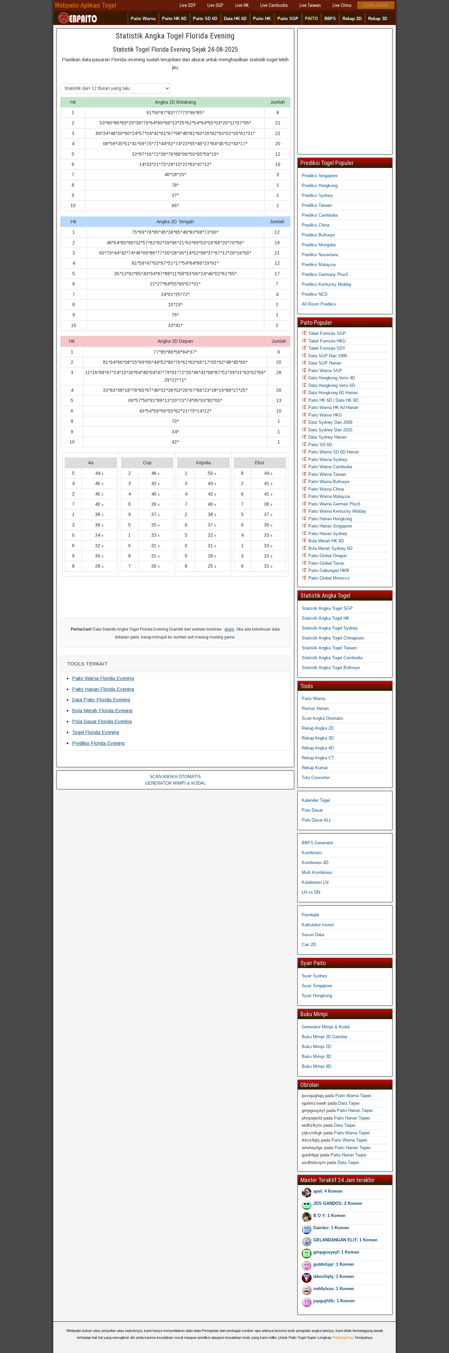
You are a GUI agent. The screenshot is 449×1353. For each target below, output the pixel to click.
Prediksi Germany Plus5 (325, 274)
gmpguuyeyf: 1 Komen (336, 1252)
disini (229, 629)
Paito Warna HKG (324, 415)
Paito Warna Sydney (327, 459)
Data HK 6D (235, 18)
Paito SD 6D (205, 18)
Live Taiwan (310, 5)
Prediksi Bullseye (318, 234)
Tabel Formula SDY (326, 348)
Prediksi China (315, 225)
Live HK (241, 5)
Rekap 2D (352, 18)
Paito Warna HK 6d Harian (332, 407)
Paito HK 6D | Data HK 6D (332, 400)
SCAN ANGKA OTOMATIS (175, 776)
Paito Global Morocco (328, 578)
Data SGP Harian (324, 363)
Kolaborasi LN (315, 882)
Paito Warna (143, 18)
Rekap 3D (377, 18)
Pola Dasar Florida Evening (102, 721)
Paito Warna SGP (324, 370)
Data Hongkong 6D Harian (332, 392)
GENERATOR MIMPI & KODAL (175, 783)
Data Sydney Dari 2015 (329, 429)
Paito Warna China (325, 489)
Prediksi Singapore (320, 175)
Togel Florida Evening (95, 732)
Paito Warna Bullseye (328, 481)
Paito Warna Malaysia (328, 496)
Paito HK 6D (174, 18)
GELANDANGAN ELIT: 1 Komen (345, 1239)
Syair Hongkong (317, 995)
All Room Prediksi (319, 304)
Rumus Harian (315, 708)
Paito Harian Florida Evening (103, 689)
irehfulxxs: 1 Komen (333, 1288)
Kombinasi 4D (315, 862)
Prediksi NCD (314, 294)
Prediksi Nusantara (320, 254)
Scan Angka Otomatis (322, 718)
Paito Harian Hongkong (329, 518)
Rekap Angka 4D (318, 747)
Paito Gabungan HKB (328, 570)
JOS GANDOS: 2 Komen (337, 1203)
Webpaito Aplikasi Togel (85, 5)
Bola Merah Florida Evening (102, 710)
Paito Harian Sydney (327, 533)
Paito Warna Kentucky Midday (336, 511)
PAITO (311, 18)
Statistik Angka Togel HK (325, 618)
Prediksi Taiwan (317, 205)
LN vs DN (311, 892)
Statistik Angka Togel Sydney (330, 628)
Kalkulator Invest (318, 924)
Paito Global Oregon (327, 555)
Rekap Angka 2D (318, 728)
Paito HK (262, 18)
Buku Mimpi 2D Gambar (324, 1036)
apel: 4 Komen (328, 1191)
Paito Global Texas (325, 563)
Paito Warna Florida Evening (103, 678)
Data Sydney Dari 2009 (329, 422)
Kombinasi (312, 852)
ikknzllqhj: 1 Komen (333, 1276)
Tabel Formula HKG (326, 340)
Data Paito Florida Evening (101, 699)
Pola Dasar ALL (316, 820)
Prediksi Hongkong (320, 185)
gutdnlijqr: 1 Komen (333, 1264)
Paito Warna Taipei (353, 1095)
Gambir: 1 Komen (331, 1227)
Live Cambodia (274, 5)
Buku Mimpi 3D (316, 1056)
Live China (342, 5)
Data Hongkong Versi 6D (331, 385)
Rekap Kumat (315, 767)
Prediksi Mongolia (319, 244)
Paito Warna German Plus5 (333, 503)
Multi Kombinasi (317, 872)
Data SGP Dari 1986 (327, 355)
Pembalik (310, 914)
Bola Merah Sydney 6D (329, 548)
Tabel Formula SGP (326, 333)
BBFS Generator (317, 842)
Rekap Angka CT (318, 757)
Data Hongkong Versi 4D (331, 377)
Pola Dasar (312, 810)
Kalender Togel (316, 800)
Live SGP (215, 5)
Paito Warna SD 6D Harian (333, 451)
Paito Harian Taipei (355, 1110)
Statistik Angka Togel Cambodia (332, 657)
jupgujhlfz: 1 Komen (334, 1300)
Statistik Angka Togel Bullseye (331, 667)
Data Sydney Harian (326, 437)
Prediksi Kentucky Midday (327, 284)
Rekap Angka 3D (318, 738)
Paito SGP (287, 18)
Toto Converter (316, 777)
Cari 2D (309, 944)
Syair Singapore (317, 985)
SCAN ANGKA (376, 5)
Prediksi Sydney (317, 195)
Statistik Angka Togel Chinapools (333, 638)
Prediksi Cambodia (320, 215)
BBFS (330, 18)
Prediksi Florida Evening (98, 743)
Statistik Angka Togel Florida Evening (175, 36)
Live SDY (188, 5)
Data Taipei (349, 1103)
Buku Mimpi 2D (316, 1046)
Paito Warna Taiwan (326, 474)
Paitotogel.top (343, 1337)
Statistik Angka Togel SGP (327, 608)
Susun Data (313, 934)
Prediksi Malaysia (319, 264)
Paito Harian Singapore (329, 526)
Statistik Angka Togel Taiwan (329, 647)
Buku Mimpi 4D (316, 1066)
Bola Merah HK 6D (325, 540)
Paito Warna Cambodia (329, 466)
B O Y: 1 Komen (329, 1215)
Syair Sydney (314, 975)
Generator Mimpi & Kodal (326, 1026)
